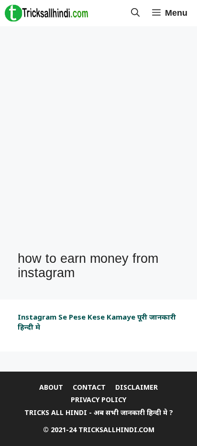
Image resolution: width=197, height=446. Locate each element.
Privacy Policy (98, 399)
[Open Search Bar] (135, 13)
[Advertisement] (98, 139)
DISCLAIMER (136, 387)
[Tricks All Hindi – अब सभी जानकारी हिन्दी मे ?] (46, 13)
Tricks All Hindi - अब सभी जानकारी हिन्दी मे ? (98, 412)
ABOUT (51, 387)
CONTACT (89, 387)
